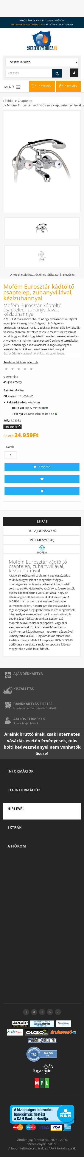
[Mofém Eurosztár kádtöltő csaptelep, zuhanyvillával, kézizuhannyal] (42, 161)
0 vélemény (10, 376)
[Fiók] (74, 72)
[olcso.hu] (36, 1032)
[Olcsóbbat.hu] (63, 1023)
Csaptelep (25, 101)
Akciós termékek (29, 719)
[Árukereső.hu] (63, 1032)
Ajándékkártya (28, 673)
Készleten (23, 402)
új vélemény (14, 382)
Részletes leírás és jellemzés (20, 362)
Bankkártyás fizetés (32, 703)
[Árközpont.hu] (15, 1032)
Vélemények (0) (42, 540)
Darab (10, 447)
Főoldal (8, 101)
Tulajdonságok (42, 531)
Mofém (19, 390)
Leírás (42, 521)
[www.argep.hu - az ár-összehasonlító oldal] (20, 1023)
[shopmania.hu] (42, 1023)
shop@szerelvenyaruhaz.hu (27, 24)
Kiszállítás (23, 688)
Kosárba (44, 467)
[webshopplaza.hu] (42, 1040)
